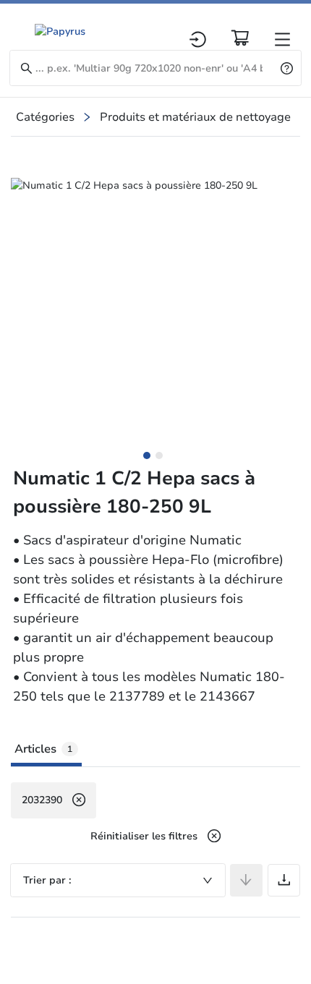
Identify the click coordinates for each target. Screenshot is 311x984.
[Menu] (282, 39)
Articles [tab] (43, 749)
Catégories (45, 117)
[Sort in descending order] (246, 880)
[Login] (197, 39)
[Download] (284, 880)
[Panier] (240, 37)
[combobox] (118, 880)
